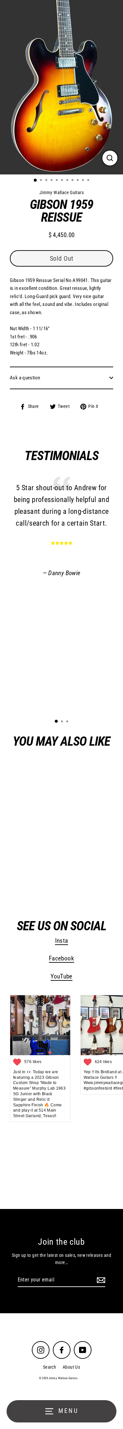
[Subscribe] (100, 1280)
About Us (71, 1367)
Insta (61, 940)
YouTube (61, 976)
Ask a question (25, 378)
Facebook (61, 958)
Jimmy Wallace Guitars (47, 881)
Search (49, 1367)
